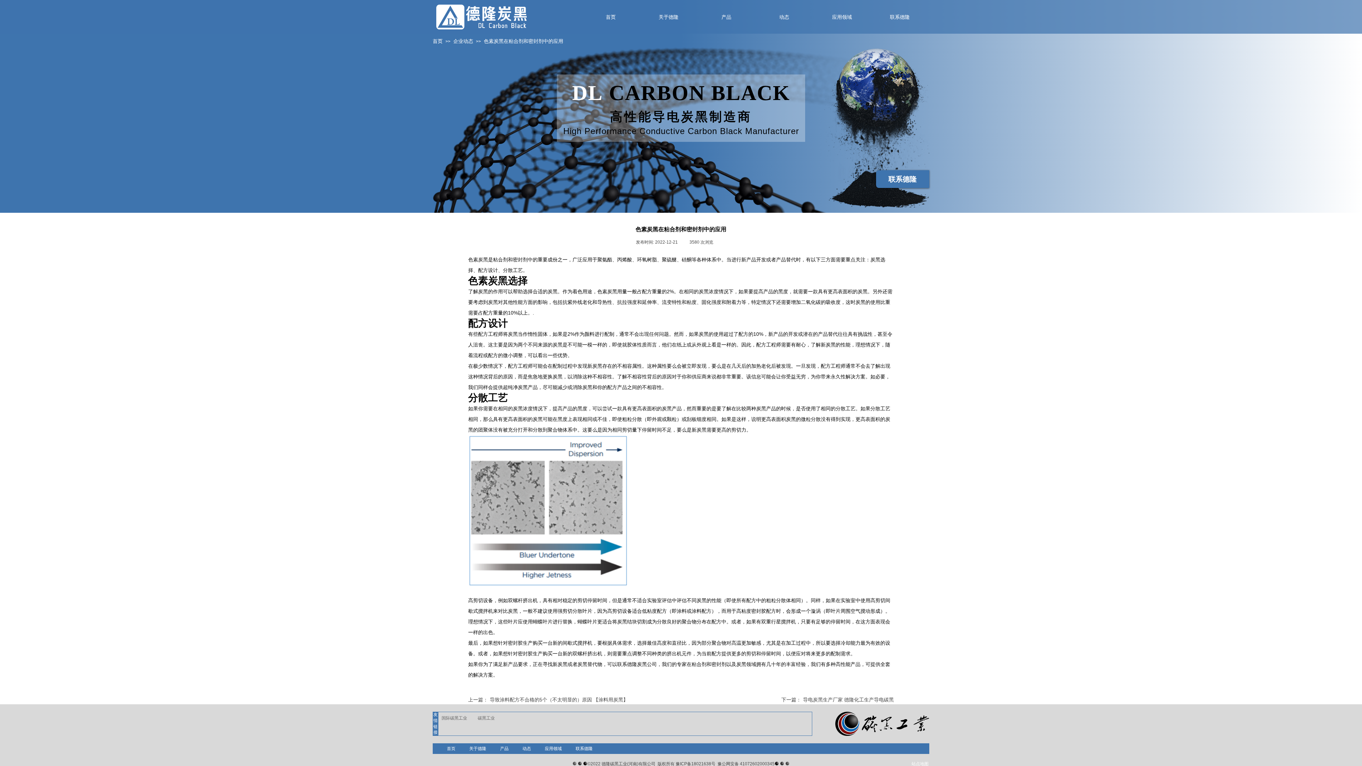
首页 (438, 41)
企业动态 (463, 41)
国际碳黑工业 (454, 718)
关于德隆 (477, 748)
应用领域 (553, 748)
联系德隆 (584, 748)
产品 (504, 748)
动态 (526, 748)
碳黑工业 (486, 718)
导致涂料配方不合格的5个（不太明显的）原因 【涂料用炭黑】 (548, 700)
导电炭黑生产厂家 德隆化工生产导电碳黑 (837, 700)
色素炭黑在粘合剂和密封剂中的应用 (523, 41)
